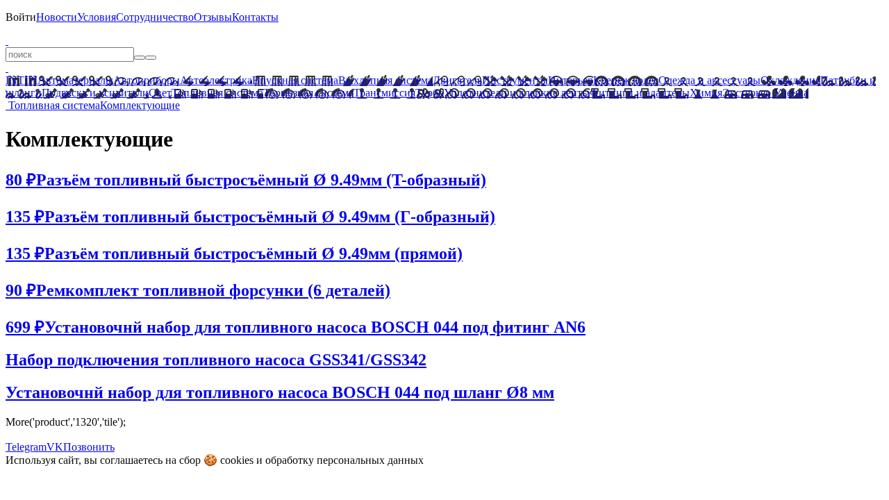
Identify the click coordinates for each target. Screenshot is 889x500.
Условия (96, 17)
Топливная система (217, 93)
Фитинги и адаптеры (640, 93)
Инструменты (515, 80)
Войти (21, 17)
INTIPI (22, 80)
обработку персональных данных (344, 460)
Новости (56, 17)
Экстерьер (746, 93)
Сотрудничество (155, 17)
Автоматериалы (75, 80)
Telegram (26, 447)
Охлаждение (790, 80)
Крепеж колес (625, 80)
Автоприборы (146, 80)
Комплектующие (140, 105)
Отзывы (213, 17)
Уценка (789, 93)
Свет (160, 93)
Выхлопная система (385, 80)
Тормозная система (308, 93)
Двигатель (457, 80)
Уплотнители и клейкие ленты (517, 93)
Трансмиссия (384, 93)
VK (55, 447)
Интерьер (570, 80)
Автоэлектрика (216, 80)
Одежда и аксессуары (709, 80)
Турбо (429, 93)
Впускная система (295, 80)
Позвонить (89, 447)
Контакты (255, 17)
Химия (706, 93)
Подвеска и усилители (95, 93)
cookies (237, 460)
